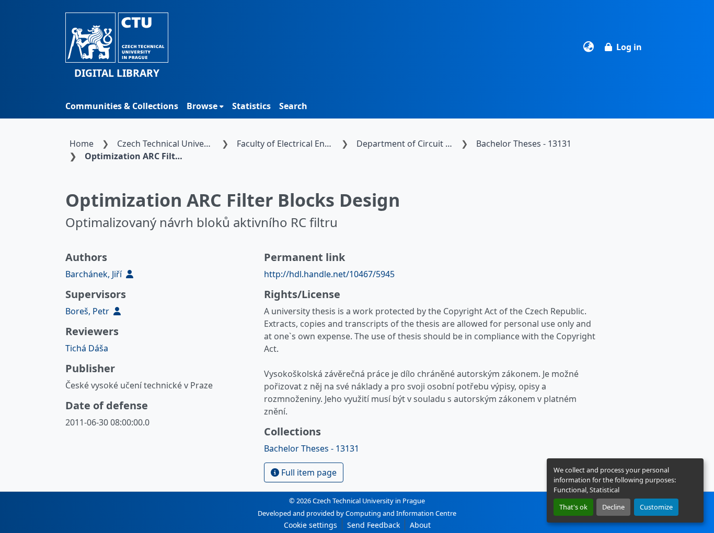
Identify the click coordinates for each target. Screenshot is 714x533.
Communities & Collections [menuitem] (121, 106)
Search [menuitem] (293, 106)
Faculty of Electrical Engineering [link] (287, 143)
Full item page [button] (308, 472)
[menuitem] (205, 106)
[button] (116, 47)
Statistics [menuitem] (251, 106)
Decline (613, 507)
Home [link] (82, 143)
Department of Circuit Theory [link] (406, 143)
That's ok (573, 507)
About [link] (420, 525)
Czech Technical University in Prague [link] (167, 143)
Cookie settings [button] (310, 525)
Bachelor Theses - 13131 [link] (523, 143)
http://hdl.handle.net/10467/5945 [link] (329, 274)
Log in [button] (629, 47)
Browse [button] (202, 106)
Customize (656, 507)
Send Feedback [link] (373, 525)
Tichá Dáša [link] (86, 348)
